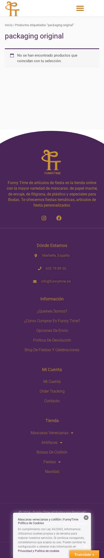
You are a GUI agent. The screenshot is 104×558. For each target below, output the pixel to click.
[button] (80, 8)
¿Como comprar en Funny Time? (52, 321)
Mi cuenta (52, 381)
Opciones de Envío (52, 330)
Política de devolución (52, 340)
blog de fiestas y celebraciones (52, 350)
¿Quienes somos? (52, 311)
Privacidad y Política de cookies (38, 551)
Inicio (8, 25)
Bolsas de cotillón (52, 452)
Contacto (52, 401)
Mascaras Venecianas (49, 433)
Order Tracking (52, 391)
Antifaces (50, 442)
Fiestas (50, 462)
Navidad (52, 471)
